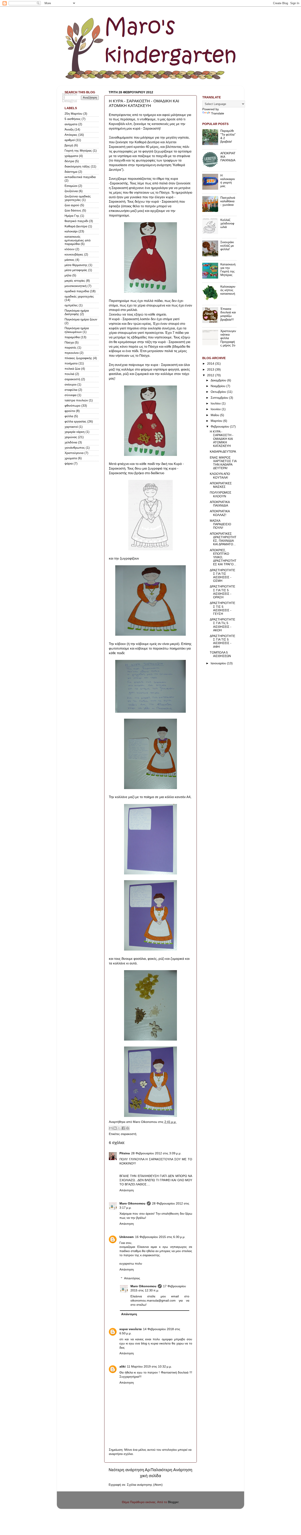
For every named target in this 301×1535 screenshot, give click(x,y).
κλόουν (69, 249)
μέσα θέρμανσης (76, 265)
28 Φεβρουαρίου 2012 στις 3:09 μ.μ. (156, 1153)
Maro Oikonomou (132, 1203)
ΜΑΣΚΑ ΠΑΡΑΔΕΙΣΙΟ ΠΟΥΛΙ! (220, 524)
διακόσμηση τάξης (77, 166)
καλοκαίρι (71, 231)
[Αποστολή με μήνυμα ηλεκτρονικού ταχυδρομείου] (111, 1128)
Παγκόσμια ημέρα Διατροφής (77, 312)
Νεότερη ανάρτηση (126, 1469)
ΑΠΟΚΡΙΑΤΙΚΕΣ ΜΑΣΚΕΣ (221, 485)
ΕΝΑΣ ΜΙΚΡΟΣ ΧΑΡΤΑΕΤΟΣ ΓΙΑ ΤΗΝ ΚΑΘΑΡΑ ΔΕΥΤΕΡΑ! (223, 463)
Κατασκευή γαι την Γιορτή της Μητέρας (228, 270)
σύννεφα (70, 395)
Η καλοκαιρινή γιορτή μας (227, 181)
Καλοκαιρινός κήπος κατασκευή (227, 290)
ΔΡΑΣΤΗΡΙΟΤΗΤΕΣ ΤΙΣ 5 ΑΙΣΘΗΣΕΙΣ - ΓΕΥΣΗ (222, 608)
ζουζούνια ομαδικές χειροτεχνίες (78, 198)
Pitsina (124, 1153)
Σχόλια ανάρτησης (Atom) (145, 1484)
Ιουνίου (216, 409)
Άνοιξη (69, 129)
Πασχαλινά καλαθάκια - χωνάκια (227, 201)
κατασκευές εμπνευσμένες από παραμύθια (78, 240)
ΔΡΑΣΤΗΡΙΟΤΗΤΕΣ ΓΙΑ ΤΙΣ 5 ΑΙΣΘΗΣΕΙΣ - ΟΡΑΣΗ (222, 592)
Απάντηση (126, 1190)
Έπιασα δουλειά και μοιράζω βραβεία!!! (228, 314)
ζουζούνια (71, 191)
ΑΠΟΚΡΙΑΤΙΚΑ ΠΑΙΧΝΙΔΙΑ (220, 503)
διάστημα (71, 171)
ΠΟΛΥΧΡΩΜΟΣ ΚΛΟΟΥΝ (220, 494)
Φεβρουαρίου (220, 426)
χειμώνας (71, 437)
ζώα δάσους (73, 210)
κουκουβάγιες (74, 254)
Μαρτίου (217, 420)
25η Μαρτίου (73, 113)
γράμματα (71, 156)
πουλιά (69, 374)
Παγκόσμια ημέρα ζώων (81, 319)
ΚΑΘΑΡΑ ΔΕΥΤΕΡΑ (223, 451)
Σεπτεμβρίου (220, 397)
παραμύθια (72, 337)
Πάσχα (69, 342)
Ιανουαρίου (219, 663)
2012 (211, 375)
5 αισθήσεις (73, 119)
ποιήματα (71, 363)
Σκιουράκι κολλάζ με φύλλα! (227, 246)
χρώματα (71, 458)
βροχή (69, 145)
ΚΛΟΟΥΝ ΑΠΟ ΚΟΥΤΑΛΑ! (220, 475)
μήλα (68, 275)
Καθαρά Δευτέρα (76, 226)
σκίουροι (70, 384)
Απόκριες (71, 134)
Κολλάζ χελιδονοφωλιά (227, 223)
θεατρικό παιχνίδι (76, 221)
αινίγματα (71, 124)
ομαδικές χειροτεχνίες (79, 296)
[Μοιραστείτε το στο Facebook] (123, 1128)
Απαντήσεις (132, 1278)
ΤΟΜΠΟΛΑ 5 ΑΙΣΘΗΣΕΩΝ (220, 654)
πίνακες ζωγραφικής (78, 358)
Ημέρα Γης (72, 215)
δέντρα (69, 161)
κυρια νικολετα (130, 1329)
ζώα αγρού (72, 205)
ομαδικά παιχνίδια (77, 291)
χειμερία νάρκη (75, 431)
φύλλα (69, 416)
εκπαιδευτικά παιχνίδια (80, 177)
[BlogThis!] (115, 1128)
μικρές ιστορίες (75, 280)
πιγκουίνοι (72, 352)
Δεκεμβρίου (219, 380)
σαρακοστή (128, 1134)
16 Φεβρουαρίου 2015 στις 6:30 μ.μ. (160, 1237)
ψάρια (69, 463)
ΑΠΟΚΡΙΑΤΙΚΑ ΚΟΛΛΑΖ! (220, 513)
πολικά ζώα (72, 368)
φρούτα (70, 411)
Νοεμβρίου (218, 386)
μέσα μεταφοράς (76, 270)
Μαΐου (215, 415)
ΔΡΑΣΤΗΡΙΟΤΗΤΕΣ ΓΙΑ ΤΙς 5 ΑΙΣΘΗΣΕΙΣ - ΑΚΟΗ (222, 625)
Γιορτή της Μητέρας (78, 150)
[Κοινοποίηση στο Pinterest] (127, 1128)
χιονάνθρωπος (75, 447)
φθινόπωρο (72, 405)
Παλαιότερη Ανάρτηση (171, 1469)
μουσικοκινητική (76, 286)
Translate (217, 113)
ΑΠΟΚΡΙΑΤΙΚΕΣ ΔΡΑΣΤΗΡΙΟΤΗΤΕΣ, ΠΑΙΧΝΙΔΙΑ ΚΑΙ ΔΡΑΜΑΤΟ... (223, 539)
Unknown (126, 1237)
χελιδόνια (71, 442)
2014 (211, 363)
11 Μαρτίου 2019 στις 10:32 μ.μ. (149, 1366)
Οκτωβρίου (219, 391)
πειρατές (70, 347)
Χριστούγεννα (74, 453)
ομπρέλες (71, 305)
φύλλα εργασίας (75, 421)
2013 (211, 369)
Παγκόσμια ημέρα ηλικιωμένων (77, 330)
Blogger (173, 1502)
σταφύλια (71, 389)
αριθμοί (70, 140)
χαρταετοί (71, 426)
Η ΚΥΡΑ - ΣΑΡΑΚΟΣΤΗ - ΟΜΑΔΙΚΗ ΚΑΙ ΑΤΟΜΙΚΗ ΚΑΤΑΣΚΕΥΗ (221, 439)
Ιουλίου (216, 403)
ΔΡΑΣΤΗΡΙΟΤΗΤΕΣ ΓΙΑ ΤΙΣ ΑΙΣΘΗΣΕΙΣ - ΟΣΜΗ (222, 576)
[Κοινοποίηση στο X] (119, 1128)
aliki (122, 1366)
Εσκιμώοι (71, 185)
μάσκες (69, 259)
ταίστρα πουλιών (76, 400)
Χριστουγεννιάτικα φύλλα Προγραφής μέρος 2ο (228, 338)
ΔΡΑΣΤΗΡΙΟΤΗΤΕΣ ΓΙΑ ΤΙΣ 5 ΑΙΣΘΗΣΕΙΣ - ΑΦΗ (222, 641)
